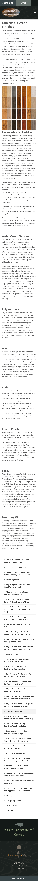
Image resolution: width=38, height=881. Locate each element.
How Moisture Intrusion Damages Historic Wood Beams (17, 747)
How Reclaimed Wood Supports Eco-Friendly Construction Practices (18, 618)
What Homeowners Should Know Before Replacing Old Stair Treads (17, 573)
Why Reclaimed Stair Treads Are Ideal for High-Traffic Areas (19, 640)
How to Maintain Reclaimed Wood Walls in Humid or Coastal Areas (17, 739)
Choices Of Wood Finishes (15, 711)
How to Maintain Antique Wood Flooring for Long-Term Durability (17, 759)
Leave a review (11, 805)
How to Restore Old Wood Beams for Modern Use (19, 782)
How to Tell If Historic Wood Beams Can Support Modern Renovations (18, 789)
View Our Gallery (19, 878)
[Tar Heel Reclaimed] (11, 16)
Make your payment (13, 800)
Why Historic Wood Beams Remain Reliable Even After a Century (18, 625)
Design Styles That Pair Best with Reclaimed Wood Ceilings (17, 732)
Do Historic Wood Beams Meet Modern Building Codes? (16, 561)
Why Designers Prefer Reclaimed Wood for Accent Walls (17, 586)
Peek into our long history (16, 567)
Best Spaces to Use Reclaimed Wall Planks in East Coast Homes (18, 675)
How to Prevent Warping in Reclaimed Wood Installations (15, 725)
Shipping (9, 795)
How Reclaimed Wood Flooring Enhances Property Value (16, 660)
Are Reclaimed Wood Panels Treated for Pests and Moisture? (19, 682)
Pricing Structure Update (15, 753)
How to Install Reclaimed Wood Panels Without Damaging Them (16, 600)
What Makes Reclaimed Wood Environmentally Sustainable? (16, 767)
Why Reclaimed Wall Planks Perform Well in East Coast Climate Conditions (18, 648)
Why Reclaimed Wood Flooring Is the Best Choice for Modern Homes (18, 705)
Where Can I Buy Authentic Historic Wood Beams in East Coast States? (18, 633)
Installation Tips (12, 654)
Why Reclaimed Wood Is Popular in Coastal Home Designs (18, 690)
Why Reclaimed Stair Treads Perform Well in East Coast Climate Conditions (19, 697)
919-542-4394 (9, 3)
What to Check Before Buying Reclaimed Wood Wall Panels (16, 593)
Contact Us (23, 3)
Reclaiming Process (13, 580)
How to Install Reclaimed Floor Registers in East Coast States (16, 667)
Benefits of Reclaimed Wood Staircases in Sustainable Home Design (19, 717)
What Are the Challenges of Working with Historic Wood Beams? (19, 774)
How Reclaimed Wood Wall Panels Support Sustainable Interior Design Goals (18, 609)
